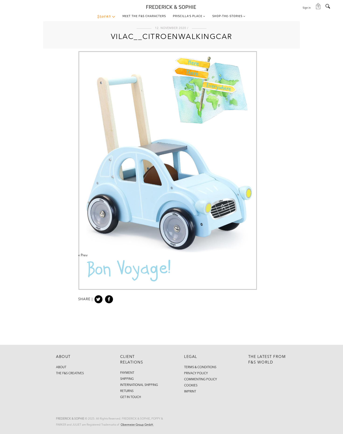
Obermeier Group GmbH (137, 424)
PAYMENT (127, 372)
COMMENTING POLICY (200, 379)
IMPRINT (190, 391)
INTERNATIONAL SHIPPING (139, 385)
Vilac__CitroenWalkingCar (171, 37)
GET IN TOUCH (130, 397)
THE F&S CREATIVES (70, 373)
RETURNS (126, 391)
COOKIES (190, 385)
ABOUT (61, 367)
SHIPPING (127, 379)
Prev (84, 255)
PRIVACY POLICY (196, 373)
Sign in (307, 8)
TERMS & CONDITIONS (200, 367)
